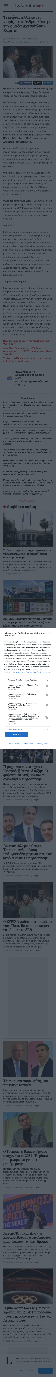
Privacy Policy (42, 744)
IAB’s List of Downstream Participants (31, 672)
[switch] (46, 686)
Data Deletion (13, 744)
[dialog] (28, 688)
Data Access (28, 744)
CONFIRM (16, 734)
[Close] (50, 633)
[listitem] (28, 680)
